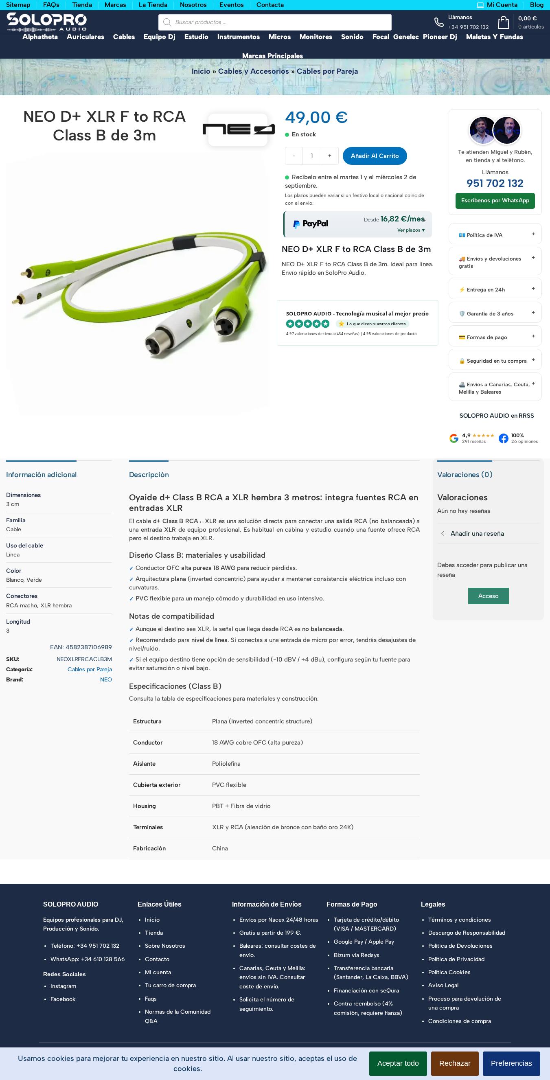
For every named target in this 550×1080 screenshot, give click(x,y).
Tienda (154, 932)
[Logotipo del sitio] (47, 21)
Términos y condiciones (459, 919)
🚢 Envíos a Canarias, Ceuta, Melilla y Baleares (494, 388)
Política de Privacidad (456, 959)
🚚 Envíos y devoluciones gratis (490, 262)
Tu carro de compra (170, 985)
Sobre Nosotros (165, 945)
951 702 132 (495, 183)
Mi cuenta (158, 972)
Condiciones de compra (459, 1021)
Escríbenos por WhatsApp (495, 200)
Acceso (488, 596)
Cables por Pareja (327, 71)
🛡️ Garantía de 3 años (486, 314)
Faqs (151, 998)
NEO (106, 680)
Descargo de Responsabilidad (466, 932)
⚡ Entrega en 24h (482, 290)
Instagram (63, 986)
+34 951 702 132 (98, 945)
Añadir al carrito (375, 156)
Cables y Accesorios (253, 71)
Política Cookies (449, 972)
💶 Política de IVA (480, 235)
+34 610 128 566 (103, 959)
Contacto (157, 959)
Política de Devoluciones (460, 945)
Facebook (63, 999)
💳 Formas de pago (483, 337)
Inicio (201, 71)
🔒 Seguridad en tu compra (493, 361)
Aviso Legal (443, 985)
